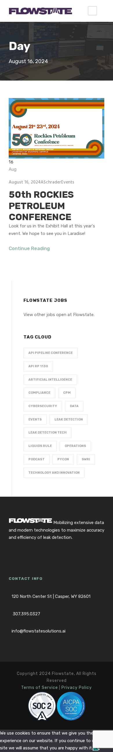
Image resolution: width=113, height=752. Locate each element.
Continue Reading (29, 248)
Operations (75, 446)
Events (67, 182)
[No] (99, 749)
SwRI (86, 459)
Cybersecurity (42, 406)
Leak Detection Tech (47, 432)
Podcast (36, 459)
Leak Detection (68, 419)
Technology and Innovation (54, 473)
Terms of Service (39, 687)
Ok (95, 748)
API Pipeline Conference (50, 353)
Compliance (39, 393)
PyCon (63, 459)
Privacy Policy (76, 687)
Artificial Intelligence (50, 380)
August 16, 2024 (25, 182)
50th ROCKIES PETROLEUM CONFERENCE (41, 205)
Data (74, 406)
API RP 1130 (38, 366)
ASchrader (51, 182)
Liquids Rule (40, 446)
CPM (67, 393)
